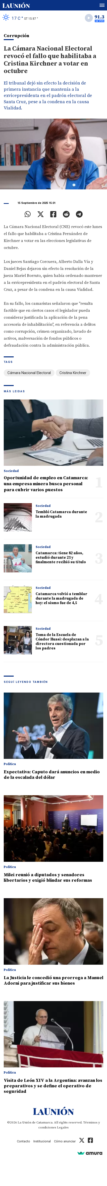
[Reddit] (66, 214)
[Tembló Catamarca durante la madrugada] (18, 517)
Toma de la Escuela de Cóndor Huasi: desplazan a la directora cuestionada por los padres (62, 642)
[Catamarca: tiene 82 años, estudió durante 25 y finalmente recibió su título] (18, 558)
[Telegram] (79, 214)
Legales (63, 1127)
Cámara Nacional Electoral (29, 373)
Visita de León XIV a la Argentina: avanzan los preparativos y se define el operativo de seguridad (53, 1086)
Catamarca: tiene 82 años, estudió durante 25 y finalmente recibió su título (61, 557)
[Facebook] (53, 214)
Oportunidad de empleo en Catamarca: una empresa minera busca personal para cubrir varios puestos (46, 484)
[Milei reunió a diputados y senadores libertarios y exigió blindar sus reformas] (53, 828)
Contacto (23, 1141)
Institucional (42, 1141)
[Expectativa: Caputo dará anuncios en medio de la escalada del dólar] (53, 726)
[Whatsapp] (28, 214)
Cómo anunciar (65, 1141)
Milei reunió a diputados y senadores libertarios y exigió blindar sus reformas (48, 877)
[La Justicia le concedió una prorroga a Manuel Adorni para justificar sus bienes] (53, 931)
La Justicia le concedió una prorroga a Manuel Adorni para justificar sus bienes (53, 980)
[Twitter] (40, 214)
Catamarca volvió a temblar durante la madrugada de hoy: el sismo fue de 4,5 (61, 598)
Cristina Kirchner (72, 373)
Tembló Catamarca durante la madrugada (61, 514)
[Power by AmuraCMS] (89, 1153)
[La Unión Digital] (16, 5)
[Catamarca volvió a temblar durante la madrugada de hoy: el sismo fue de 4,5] (18, 599)
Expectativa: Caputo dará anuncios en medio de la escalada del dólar (52, 774)
